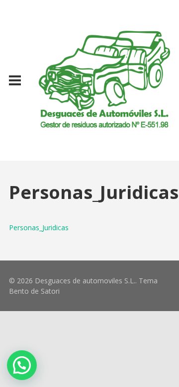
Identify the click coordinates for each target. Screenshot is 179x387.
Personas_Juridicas (39, 227)
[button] (22, 365)
